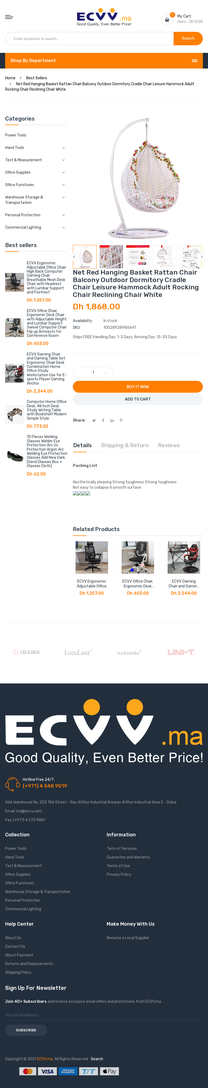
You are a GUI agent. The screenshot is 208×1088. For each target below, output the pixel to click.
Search (97, 1059)
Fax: (8, 820)
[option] (85, 257)
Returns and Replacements (29, 964)
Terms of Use (118, 866)
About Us (13, 938)
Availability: (83, 321)
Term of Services (122, 848)
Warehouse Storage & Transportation (37, 891)
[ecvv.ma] (104, 13)
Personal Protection (22, 900)
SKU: (77, 327)
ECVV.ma (45, 1059)
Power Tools (15, 135)
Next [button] (201, 257)
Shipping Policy (18, 972)
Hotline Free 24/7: (38, 779)
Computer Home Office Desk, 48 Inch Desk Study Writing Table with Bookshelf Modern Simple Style (47, 410)
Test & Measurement (23, 866)
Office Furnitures (19, 883)
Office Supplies (18, 874)
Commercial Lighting (23, 909)
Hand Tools (14, 857)
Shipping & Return (125, 445)
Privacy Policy (119, 874)
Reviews (169, 445)
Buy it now (138, 387)
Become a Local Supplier (128, 938)
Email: (10, 811)
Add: (9, 802)
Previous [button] (74, 257)
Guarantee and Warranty (128, 857)
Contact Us (15, 946)
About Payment (19, 955)
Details (82, 445)
